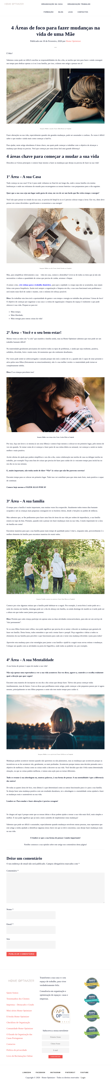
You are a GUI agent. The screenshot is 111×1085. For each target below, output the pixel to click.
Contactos (11, 1044)
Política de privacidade (17, 1050)
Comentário (13, 870)
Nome (10, 909)
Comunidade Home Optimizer (20, 1028)
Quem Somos (12, 993)
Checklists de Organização (18, 1022)
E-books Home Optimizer (18, 1016)
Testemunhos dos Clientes (18, 999)
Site (8, 939)
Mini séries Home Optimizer (19, 1010)
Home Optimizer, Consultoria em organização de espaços (14, 3)
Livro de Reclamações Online (20, 1056)
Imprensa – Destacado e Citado (20, 1004)
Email (10, 924)
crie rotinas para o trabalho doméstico (35, 285)
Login (83, 1077)
